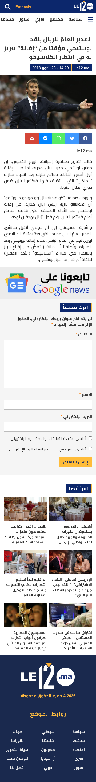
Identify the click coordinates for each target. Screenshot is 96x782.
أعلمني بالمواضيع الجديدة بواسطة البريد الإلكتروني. (47, 449)
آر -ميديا (48, 758)
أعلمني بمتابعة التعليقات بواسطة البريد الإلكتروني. (47, 438)
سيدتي (48, 731)
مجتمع (56, 19)
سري (39, 19)
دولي (48, 767)
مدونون (48, 749)
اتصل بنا (17, 767)
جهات (17, 731)
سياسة (76, 19)
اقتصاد (79, 749)
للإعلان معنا (17, 758)
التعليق (84, 334)
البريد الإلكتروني (76, 416)
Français (23, 7)
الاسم (85, 394)
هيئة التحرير (17, 749)
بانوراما (17, 740)
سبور (24, 19)
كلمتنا (48, 740)
